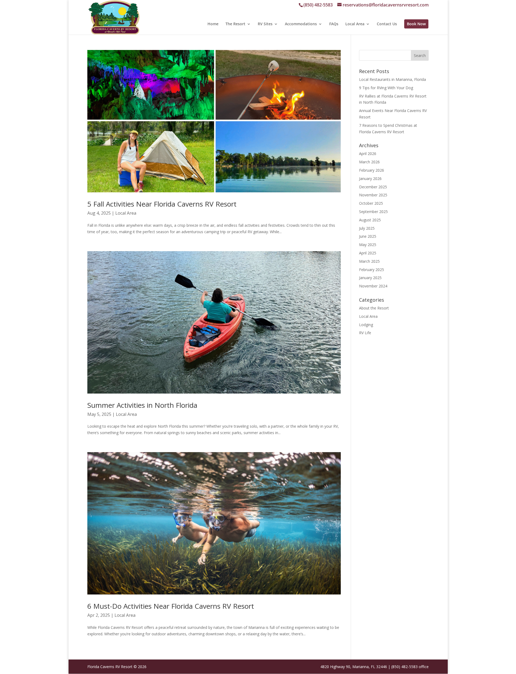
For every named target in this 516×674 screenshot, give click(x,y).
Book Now (416, 24)
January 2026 (370, 178)
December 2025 (373, 186)
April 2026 (367, 153)
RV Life (365, 332)
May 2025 (367, 244)
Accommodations (301, 24)
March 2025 (369, 261)
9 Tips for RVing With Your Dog (386, 87)
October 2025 (371, 203)
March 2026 (369, 161)
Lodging (366, 324)
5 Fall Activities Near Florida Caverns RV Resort (161, 204)
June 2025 (367, 236)
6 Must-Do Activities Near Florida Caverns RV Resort (170, 606)
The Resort (235, 24)
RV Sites (265, 24)
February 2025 (371, 269)
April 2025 (367, 252)
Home (212, 24)
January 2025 (370, 277)
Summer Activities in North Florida (142, 405)
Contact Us (387, 24)
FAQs (333, 24)
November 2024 (373, 286)
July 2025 (367, 228)
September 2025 (373, 211)
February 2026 (371, 170)
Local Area (354, 24)
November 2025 (373, 194)
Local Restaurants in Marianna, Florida (392, 79)
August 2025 (370, 219)
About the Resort (374, 308)
